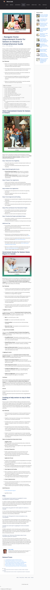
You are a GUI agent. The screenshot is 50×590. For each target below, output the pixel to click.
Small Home (45, 4)
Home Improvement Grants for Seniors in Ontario (13, 87)
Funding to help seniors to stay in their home (12, 98)
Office (40, 4)
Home (7, 4)
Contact (32, 577)
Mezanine (28, 4)
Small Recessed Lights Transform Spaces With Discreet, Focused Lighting (44, 40)
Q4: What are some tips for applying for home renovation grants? (15, 105)
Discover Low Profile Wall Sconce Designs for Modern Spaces (44, 15)
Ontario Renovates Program (10, 490)
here (29, 235)
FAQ (4, 100)
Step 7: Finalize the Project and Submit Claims (12, 95)
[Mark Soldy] (5, 553)
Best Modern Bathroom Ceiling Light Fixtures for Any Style (44, 45)
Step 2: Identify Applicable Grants (10, 89)
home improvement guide (20, 239)
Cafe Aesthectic (17, 4)
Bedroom (11, 4)
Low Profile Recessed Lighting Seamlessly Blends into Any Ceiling (44, 30)
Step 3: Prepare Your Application (10, 90)
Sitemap (26, 577)
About (29, 577)
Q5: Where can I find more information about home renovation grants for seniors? (17, 108)
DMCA (18, 577)
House (23, 4)
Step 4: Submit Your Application (10, 91)
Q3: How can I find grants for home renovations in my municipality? (16, 104)
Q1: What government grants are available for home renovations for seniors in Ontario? (17, 102)
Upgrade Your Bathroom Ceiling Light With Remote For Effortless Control (44, 55)
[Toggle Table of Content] (29, 86)
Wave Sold (10, 1)
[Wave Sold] (4, 1)
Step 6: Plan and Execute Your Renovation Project (13, 94)
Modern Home (34, 4)
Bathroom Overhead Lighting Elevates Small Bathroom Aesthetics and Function (44, 60)
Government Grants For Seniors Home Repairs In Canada (14, 97)
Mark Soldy (10, 549)
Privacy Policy (21, 577)
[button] (46, 8)
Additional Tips (7, 96)
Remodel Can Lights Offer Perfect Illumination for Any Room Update (44, 35)
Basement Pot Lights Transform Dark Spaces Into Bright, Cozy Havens (44, 24)
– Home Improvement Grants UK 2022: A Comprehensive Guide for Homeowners (17, 571)
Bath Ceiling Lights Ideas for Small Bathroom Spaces (43, 50)
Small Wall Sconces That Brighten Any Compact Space (43, 19)
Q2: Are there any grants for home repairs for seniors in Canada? (15, 103)
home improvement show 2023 (12, 248)
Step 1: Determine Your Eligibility (10, 88)
